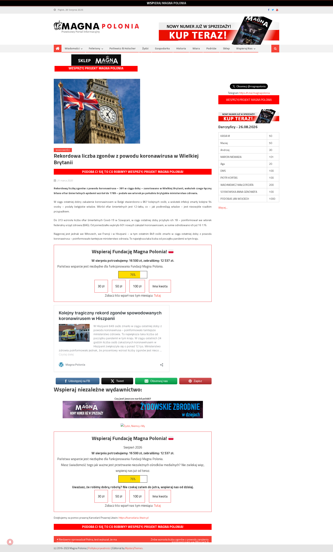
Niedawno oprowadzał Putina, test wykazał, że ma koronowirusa (87, 539)
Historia (181, 48)
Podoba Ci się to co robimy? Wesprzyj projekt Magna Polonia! (132, 171)
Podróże (211, 48)
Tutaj (157, 295)
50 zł (118, 286)
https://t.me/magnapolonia (254, 93)
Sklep (226, 48)
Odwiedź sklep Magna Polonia (96, 60)
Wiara (196, 48)
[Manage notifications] (10, 542)
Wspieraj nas (244, 48)
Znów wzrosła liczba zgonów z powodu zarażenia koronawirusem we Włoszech (180, 539)
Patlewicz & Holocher (122, 48)
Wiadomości (72, 48)
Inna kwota (160, 286)
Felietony (94, 48)
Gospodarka (162, 48)
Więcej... (223, 207)
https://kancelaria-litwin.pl (134, 518)
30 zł (101, 286)
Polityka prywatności (99, 548)
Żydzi (145, 48)
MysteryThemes (134, 548)
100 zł (137, 286)
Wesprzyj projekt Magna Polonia (96, 68)
